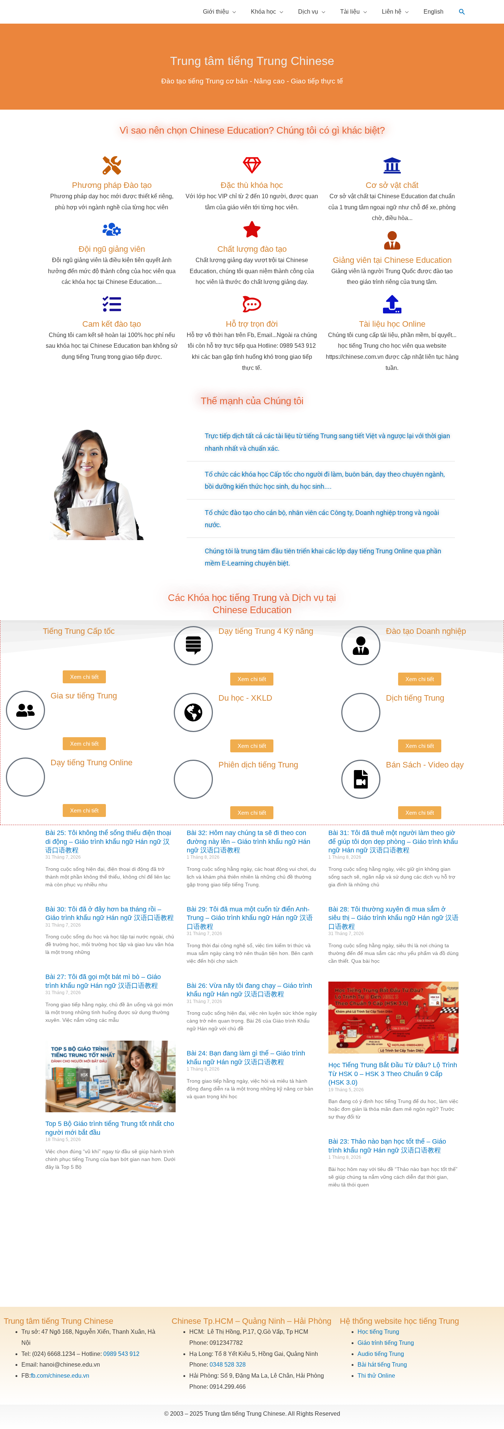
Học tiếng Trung (378, 1332)
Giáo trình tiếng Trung (386, 1343)
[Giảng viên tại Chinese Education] (392, 240)
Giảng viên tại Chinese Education (392, 260)
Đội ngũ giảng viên (112, 249)
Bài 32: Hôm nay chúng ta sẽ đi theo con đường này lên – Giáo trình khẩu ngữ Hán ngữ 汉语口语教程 (248, 841)
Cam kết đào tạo (111, 324)
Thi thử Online (376, 1376)
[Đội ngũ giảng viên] (112, 229)
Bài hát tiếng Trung (382, 1364)
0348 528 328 (228, 1364)
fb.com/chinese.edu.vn (60, 1376)
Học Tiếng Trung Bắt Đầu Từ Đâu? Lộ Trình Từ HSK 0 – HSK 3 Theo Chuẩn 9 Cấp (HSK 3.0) (392, 1073)
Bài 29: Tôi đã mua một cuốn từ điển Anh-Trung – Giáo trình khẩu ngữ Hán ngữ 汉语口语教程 (250, 918)
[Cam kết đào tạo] (112, 304)
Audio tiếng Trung (381, 1354)
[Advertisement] (252, 1251)
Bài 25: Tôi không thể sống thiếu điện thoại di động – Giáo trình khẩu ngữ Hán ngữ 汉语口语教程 (108, 841)
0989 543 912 (121, 1354)
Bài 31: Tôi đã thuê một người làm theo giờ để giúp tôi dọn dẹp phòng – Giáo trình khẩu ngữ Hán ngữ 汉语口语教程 (393, 841)
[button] (462, 12)
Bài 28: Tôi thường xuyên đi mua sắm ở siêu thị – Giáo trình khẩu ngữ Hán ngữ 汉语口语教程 (393, 918)
